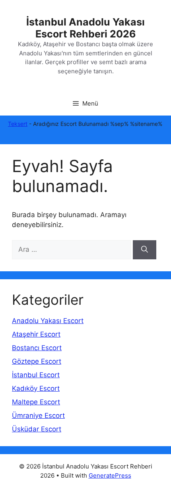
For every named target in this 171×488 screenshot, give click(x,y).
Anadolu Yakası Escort (48, 321)
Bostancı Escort (37, 348)
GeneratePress (110, 475)
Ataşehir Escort (36, 334)
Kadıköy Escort (36, 388)
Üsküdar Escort (36, 429)
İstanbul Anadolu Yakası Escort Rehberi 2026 (85, 28)
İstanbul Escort (36, 375)
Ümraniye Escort (38, 415)
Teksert (17, 123)
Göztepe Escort (36, 361)
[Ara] (144, 249)
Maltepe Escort (36, 402)
